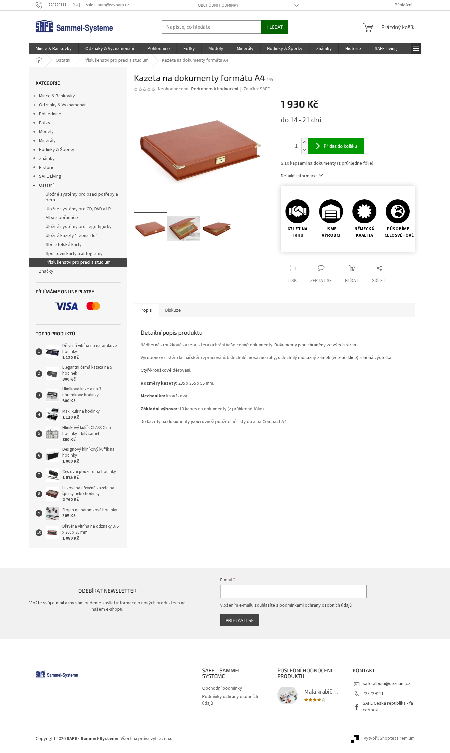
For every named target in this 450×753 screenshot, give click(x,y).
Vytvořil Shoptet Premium (389, 738)
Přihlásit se (239, 620)
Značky (46, 271)
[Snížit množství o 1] (304, 150)
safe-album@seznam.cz (386, 683)
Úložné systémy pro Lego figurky (79, 226)
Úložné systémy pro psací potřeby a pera (82, 197)
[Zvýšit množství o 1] (304, 142)
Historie (47, 167)
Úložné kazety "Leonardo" (71, 235)
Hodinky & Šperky (56, 149)
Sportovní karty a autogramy (74, 253)
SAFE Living (50, 176)
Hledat (274, 27)
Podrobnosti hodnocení (214, 89)
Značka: (256, 89)
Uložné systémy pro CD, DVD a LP (78, 209)
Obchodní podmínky (218, 5)
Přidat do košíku (340, 146)
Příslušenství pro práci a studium (78, 262)
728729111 (373, 693)
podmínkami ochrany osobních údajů (315, 605)
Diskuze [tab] (173, 310)
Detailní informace (299, 176)
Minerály (47, 140)
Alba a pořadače (62, 217)
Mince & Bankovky (57, 96)
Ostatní (46, 185)
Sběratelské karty (64, 244)
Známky (47, 158)
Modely (46, 131)
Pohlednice (50, 114)
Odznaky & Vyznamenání (63, 105)
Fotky (44, 123)
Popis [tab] (146, 310)
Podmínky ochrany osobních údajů (230, 699)
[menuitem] (53, 48)
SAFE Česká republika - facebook (388, 706)
